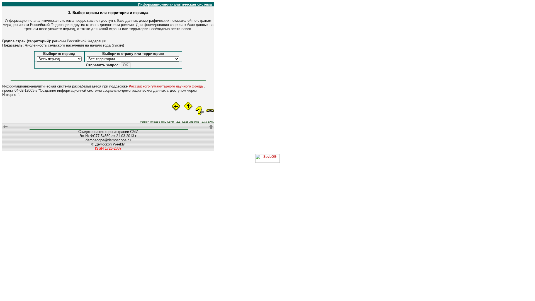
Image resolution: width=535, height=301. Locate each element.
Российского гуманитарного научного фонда (166, 86)
